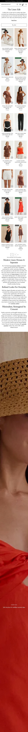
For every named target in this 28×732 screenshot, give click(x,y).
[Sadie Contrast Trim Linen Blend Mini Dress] (20, 178)
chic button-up (17, 295)
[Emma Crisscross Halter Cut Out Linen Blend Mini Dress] (20, 37)
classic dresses (15, 274)
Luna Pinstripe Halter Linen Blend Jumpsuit (7, 49)
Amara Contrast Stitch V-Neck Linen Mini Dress (7, 245)
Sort (15, 25)
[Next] (25, 1)
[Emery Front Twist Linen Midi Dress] (20, 206)
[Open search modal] (17, 4)
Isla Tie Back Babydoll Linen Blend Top (20, 106)
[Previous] (2, 1)
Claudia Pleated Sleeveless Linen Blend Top (20, 162)
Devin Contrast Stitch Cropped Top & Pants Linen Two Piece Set (20, 78)
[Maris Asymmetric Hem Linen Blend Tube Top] (7, 122)
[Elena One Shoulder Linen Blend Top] (7, 95)
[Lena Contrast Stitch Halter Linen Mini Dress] (7, 206)
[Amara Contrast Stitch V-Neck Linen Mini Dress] (7, 233)
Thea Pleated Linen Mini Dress (7, 77)
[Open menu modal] (26, 4)
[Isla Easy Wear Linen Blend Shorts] (7, 178)
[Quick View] (12, 45)
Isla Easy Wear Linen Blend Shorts (7, 190)
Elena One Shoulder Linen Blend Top (7, 106)
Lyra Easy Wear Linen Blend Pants (20, 134)
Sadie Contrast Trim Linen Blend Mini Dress (20, 190)
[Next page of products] (18, 254)
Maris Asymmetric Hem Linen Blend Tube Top (7, 134)
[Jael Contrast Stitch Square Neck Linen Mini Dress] (20, 233)
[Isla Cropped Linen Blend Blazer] (7, 150)
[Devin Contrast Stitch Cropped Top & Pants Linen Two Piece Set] (20, 66)
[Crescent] (6, 4)
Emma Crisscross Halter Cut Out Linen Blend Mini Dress (21, 50)
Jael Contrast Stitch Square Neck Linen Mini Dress (21, 246)
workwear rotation (15, 303)
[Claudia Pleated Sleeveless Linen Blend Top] (20, 150)
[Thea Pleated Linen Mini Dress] (7, 66)
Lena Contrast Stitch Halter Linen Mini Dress (7, 217)
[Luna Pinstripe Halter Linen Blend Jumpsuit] (7, 37)
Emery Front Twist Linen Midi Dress (21, 217)
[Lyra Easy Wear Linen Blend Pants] (20, 122)
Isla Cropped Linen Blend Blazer (7, 161)
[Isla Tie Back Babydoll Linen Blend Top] (20, 95)
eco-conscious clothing (15, 266)
